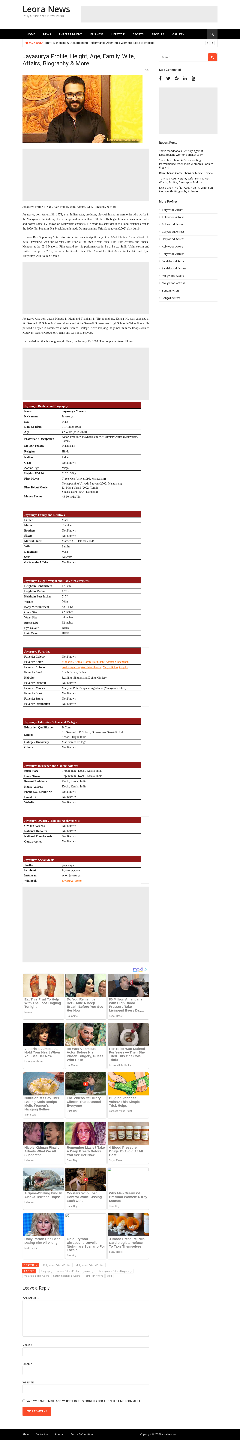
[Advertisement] (149, 14)
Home (31, 34)
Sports (138, 34)
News (47, 34)
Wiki (109, 1275)
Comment (30, 1298)
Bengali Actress (171, 298)
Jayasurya (89, 1271)
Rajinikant (98, 661)
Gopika (123, 667)
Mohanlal (67, 661)
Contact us (42, 1434)
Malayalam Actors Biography (115, 1271)
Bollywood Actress (173, 231)
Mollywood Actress (173, 283)
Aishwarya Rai (71, 667)
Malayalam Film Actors (36, 1275)
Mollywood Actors (173, 275)
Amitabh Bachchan (117, 661)
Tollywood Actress (173, 217)
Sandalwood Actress (174, 268)
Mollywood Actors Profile (90, 1265)
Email (27, 1364)
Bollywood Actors (172, 224)
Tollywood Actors (172, 210)
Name (27, 1345)
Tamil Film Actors (93, 1275)
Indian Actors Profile (68, 1271)
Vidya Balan (110, 667)
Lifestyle (118, 34)
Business (96, 34)
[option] (129, 43)
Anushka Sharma (91, 667)
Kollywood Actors (172, 246)
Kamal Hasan (83, 661)
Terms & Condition (81, 1434)
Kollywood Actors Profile (57, 1265)
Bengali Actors (170, 290)
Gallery (178, 34)
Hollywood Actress (173, 239)
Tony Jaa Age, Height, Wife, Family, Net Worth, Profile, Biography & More (184, 180)
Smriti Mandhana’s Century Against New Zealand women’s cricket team (181, 152)
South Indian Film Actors (66, 1275)
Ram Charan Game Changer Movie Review (186, 173)
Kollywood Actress (173, 254)
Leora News (46, 9)
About (26, 1434)
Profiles (158, 34)
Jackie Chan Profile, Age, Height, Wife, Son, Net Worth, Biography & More (186, 189)
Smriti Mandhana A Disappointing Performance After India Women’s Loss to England (99, 43)
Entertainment (70, 34)
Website (28, 1382)
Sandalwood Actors (173, 261)
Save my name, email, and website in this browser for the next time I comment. (83, 1401)
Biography (47, 1271)
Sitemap (59, 1434)
